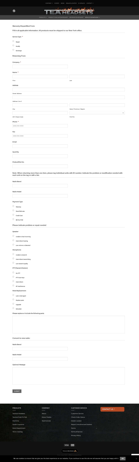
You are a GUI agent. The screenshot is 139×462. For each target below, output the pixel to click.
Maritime (15, 421)
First (14, 80)
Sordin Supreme (18, 424)
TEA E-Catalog (17, 432)
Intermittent (19, 282)
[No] (136, 459)
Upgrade (18, 304)
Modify (18, 46)
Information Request (76, 17)
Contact (89, 3)
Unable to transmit (21, 255)
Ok (123, 458)
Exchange (19, 50)
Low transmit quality (22, 263)
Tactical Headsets (18, 413)
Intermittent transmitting (23, 259)
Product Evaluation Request (58, 17)
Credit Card (19, 215)
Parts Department (18, 428)
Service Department (91, 17)
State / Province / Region (77, 109)
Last (71, 80)
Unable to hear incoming (23, 236)
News (62, 3)
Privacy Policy (76, 435)
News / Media (46, 417)
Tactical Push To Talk (19, 417)
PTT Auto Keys (20, 277)
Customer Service (77, 413)
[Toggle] (96, 428)
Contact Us (108, 409)
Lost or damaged (21, 296)
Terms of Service (76, 432)
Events (57, 3)
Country (72, 117)
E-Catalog (81, 3)
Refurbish (19, 309)
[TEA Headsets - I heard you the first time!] (69, 11)
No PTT (18, 273)
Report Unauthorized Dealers (81, 424)
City (14, 109)
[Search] (14, 10)
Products (42, 17)
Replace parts (20, 300)
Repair (18, 42)
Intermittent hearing (22, 241)
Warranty (18, 207)
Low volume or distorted (23, 245)
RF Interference (20, 286)
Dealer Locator (71, 3)
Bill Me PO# (19, 220)
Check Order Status (78, 417)
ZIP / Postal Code (18, 117)
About (44, 413)
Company (48, 3)
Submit (17, 391)
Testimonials (46, 421)
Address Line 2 (17, 101)
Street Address (17, 93)
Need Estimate (20, 211)
